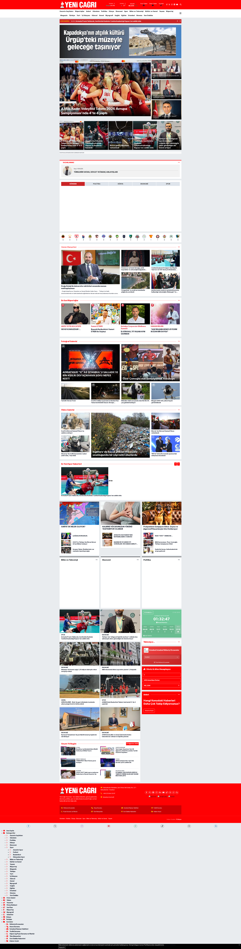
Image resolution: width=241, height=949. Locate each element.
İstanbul (131, 15)
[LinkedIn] (160, 792)
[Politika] (179, 560)
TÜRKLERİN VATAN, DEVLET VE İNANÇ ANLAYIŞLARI (96, 172)
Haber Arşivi (157, 811)
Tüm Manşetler (98, 811)
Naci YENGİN (78, 169)
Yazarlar (9, 902)
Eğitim (123, 15)
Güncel (94, 15)
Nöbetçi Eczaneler (69, 808)
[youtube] (108, 826)
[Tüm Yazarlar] (179, 162)
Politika (104, 11)
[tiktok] (162, 826)
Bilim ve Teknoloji (136, 11)
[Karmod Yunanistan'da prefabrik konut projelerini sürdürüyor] (80, 719)
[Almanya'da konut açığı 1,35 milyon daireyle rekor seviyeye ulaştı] (80, 654)
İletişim (9, 919)
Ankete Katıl (149, 710)
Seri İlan (9, 907)
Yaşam (161, 11)
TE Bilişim (178, 819)
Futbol (15, 852)
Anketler (9, 914)
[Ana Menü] (180, 13)
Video (8, 900)
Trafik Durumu (158, 808)
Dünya (111, 11)
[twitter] (55, 826)
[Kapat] (240, 945)
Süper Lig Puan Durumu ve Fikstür (22, 934)
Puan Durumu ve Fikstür (70, 811)
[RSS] (176, 792)
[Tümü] (179, 300)
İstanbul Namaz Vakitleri (131, 808)
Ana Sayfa (10, 831)
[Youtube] (163, 792)
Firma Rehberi (11, 905)
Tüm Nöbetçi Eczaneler (162, 662)
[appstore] (152, 797)
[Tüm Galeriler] (179, 341)
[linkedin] (215, 826)
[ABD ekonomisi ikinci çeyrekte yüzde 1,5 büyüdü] (120, 654)
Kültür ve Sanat (151, 11)
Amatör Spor (18, 850)
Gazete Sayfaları (66, 11)
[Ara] (180, 4)
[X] (149, 792)
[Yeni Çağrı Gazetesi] (78, 4)
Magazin (63, 15)
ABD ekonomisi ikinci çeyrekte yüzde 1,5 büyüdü (119, 669)
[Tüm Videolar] (179, 410)
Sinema (139, 15)
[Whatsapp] (173, 792)
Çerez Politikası (170, 945)
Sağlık (117, 15)
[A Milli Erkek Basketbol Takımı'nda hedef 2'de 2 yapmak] (120, 686)
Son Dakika (148, 15)
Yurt (78, 15)
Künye (8, 917)
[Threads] (170, 792)
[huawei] (171, 797)
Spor (126, 11)
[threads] (189, 826)
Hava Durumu (98, 808)
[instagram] (82, 826)
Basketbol (17, 854)
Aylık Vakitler (148, 635)
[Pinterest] (153, 792)
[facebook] (28, 826)
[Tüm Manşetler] (179, 247)
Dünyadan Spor (19, 857)
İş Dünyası (86, 15)
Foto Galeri (10, 898)
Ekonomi (119, 11)
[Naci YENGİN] (67, 171)
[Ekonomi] (138, 560)
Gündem (96, 11)
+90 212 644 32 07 (109, 793)
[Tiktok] (166, 792)
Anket (88, 11)
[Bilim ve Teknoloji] (97, 560)
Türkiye (72, 15)
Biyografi (109, 15)
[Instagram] (156, 792)
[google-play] (162, 797)
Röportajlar (79, 11)
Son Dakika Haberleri (129, 811)
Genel (101, 15)
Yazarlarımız (68, 162)
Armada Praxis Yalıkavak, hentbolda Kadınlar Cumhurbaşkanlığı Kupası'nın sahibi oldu (91, 495)
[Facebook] (146, 792)
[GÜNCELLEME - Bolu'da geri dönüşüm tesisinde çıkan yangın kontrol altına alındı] (80, 686)
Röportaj (169, 11)
